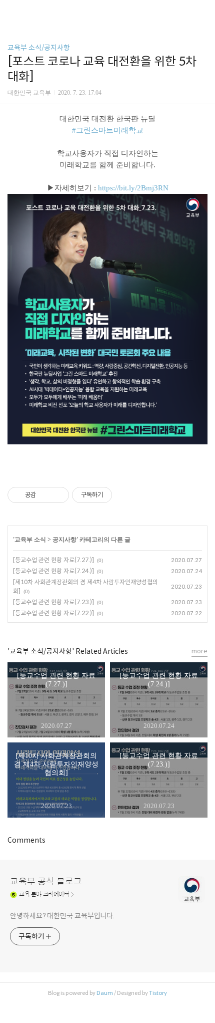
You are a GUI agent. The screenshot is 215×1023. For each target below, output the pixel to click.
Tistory (158, 992)
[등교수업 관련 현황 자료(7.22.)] (53, 613)
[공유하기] (45, 494)
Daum (104, 992)
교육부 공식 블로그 (46, 881)
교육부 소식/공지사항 (39, 47)
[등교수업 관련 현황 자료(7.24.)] (53, 571)
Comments (27, 840)
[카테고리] (12, 11)
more (200, 651)
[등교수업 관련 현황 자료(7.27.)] (53, 560)
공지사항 (64, 539)
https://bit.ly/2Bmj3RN (133, 188)
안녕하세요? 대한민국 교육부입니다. (62, 915)
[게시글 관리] (58, 494)
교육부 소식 (30, 539)
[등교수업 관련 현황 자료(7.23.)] (53, 602)
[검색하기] (202, 11)
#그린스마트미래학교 (108, 130)
